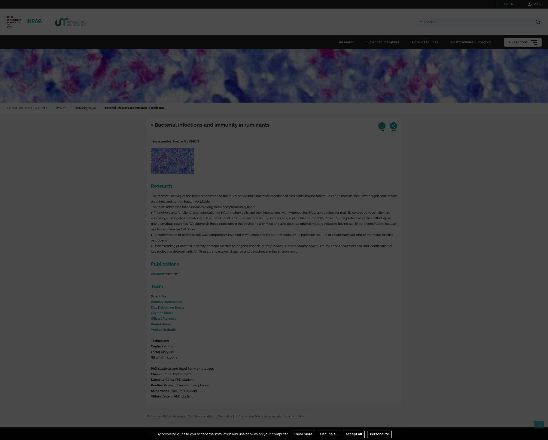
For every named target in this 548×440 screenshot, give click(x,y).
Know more (303, 434)
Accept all (353, 434)
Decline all (329, 434)
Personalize (379, 434)
